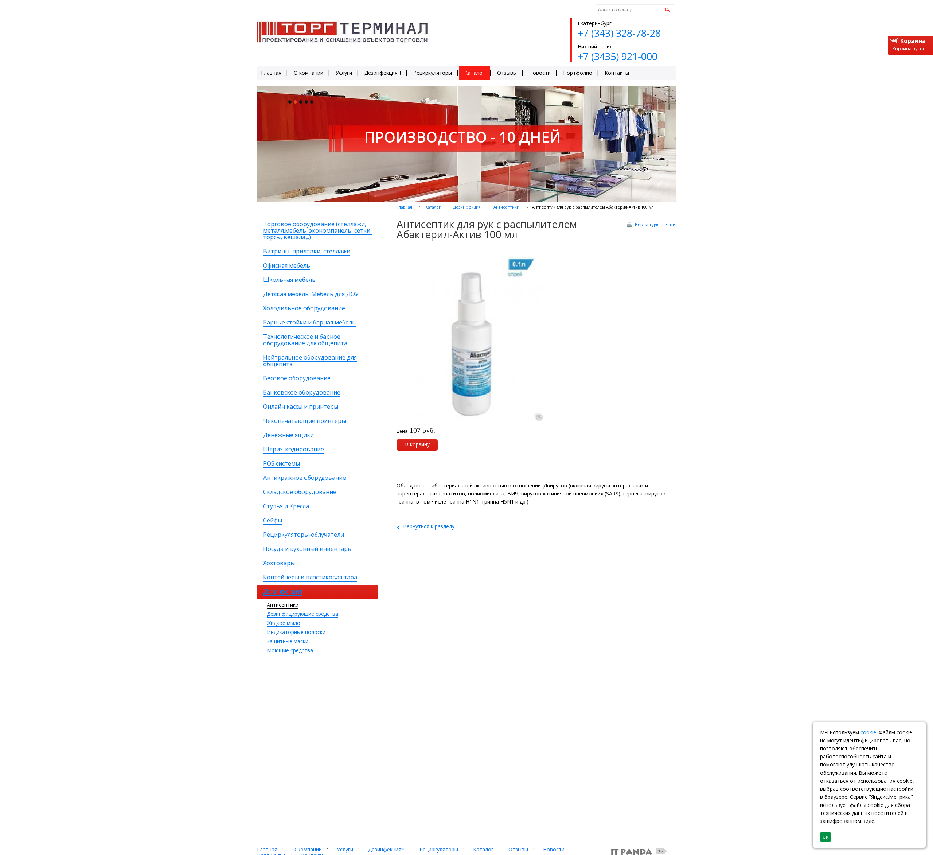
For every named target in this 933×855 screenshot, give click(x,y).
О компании (307, 849)
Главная (404, 207)
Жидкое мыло (283, 622)
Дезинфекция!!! (386, 849)
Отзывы (518, 849)
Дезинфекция (467, 207)
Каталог (433, 207)
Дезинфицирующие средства (302, 613)
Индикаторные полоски (296, 632)
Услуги (345, 849)
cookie (868, 732)
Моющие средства (290, 650)
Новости (554, 849)
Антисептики (282, 604)
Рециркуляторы (438, 849)
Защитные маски (287, 641)
